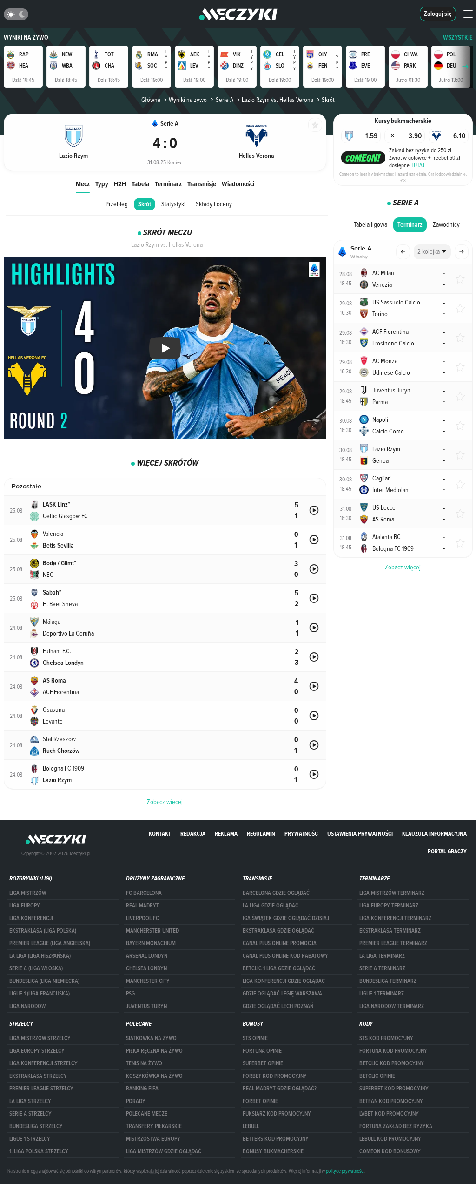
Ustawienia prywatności (360, 833)
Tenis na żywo (144, 1063)
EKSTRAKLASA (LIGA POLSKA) (42, 930)
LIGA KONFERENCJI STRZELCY (43, 1063)
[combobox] (432, 251)
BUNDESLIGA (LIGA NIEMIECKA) (44, 981)
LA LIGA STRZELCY (30, 1101)
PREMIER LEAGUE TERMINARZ (393, 943)
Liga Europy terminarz (388, 905)
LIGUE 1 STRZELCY (29, 1139)
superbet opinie (263, 1063)
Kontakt (160, 833)
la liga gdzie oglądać (270, 905)
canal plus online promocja (280, 943)
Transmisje (201, 184)
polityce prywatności (345, 1171)
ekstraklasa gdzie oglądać (278, 930)
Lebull (251, 1126)
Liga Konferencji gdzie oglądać (284, 981)
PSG (130, 993)
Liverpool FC (142, 918)
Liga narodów (27, 1006)
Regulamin (261, 833)
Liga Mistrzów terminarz (391, 893)
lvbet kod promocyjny (389, 1113)
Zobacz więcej (403, 567)
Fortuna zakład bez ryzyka (395, 1126)
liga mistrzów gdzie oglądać (163, 1151)
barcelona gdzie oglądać (276, 893)
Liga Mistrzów (27, 893)
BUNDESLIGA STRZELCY (36, 1126)
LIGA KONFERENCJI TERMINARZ (395, 918)
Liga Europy (24, 905)
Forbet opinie (260, 1101)
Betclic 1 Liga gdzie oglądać (279, 968)
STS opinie (255, 1038)
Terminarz (168, 184)
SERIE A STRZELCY (30, 1113)
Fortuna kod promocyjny (393, 1051)
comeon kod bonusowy (390, 1151)
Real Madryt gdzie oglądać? (280, 1088)
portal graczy (447, 851)
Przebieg (117, 204)
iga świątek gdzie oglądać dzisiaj (286, 918)
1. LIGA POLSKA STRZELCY (38, 1151)
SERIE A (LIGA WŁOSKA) (36, 968)
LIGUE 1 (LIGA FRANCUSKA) (39, 993)
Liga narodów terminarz (391, 1006)
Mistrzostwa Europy (153, 1139)
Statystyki (173, 204)
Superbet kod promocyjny (394, 1088)
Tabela (140, 184)
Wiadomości (238, 184)
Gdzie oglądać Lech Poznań (278, 1006)
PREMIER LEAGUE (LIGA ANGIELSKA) (49, 943)
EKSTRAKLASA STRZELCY (38, 1076)
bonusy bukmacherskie (273, 1151)
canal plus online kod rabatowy (285, 956)
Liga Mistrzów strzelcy (40, 1038)
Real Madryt (142, 905)
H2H (120, 184)
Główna (150, 99)
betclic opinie (377, 1076)
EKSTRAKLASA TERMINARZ (390, 930)
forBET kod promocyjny (275, 1076)
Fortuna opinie (262, 1051)
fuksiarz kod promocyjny (277, 1113)
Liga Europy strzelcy (37, 1051)
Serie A (224, 99)
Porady (135, 1101)
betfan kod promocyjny (391, 1101)
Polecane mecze (146, 1113)
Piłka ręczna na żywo (154, 1051)
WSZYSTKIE (458, 37)
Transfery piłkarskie (154, 1126)
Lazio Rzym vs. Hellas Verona (277, 99)
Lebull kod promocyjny (390, 1139)
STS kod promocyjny (386, 1038)
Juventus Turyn (146, 1006)
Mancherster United (152, 930)
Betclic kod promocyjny (391, 1063)
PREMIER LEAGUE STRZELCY (41, 1088)
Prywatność (301, 833)
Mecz (83, 184)
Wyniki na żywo (26, 37)
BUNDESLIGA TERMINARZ (387, 981)
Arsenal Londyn (146, 956)
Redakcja (192, 833)
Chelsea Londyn (146, 968)
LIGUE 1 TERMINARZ (381, 993)
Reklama (226, 833)
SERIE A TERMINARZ (382, 968)
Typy (101, 184)
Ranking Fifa (142, 1088)
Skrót (144, 204)
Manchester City (148, 981)
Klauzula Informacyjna (434, 833)
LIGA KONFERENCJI (31, 918)
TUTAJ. (418, 165)
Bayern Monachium (151, 943)
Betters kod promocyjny (276, 1139)
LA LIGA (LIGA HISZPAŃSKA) (40, 956)
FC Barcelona (144, 893)
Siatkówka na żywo (151, 1038)
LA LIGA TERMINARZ (382, 956)
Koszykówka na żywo (154, 1076)
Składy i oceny (214, 204)
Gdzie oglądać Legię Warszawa (282, 993)
